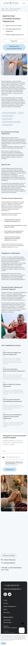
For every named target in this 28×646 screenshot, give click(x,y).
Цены (5, 609)
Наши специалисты (10, 606)
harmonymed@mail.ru (12, 589)
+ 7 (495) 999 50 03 (11, 585)
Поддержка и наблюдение (7, 118)
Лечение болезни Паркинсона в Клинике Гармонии (11, 121)
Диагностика (21, 112)
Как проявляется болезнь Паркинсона (9, 112)
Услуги (7, 8)
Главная (2, 8)
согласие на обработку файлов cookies (8, 638)
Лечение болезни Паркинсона (7, 115)
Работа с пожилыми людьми (15, 8)
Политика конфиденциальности (9, 631)
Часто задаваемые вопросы (7, 124)
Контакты (7, 612)
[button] (14, 47)
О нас (5, 600)
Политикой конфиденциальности (14, 464)
